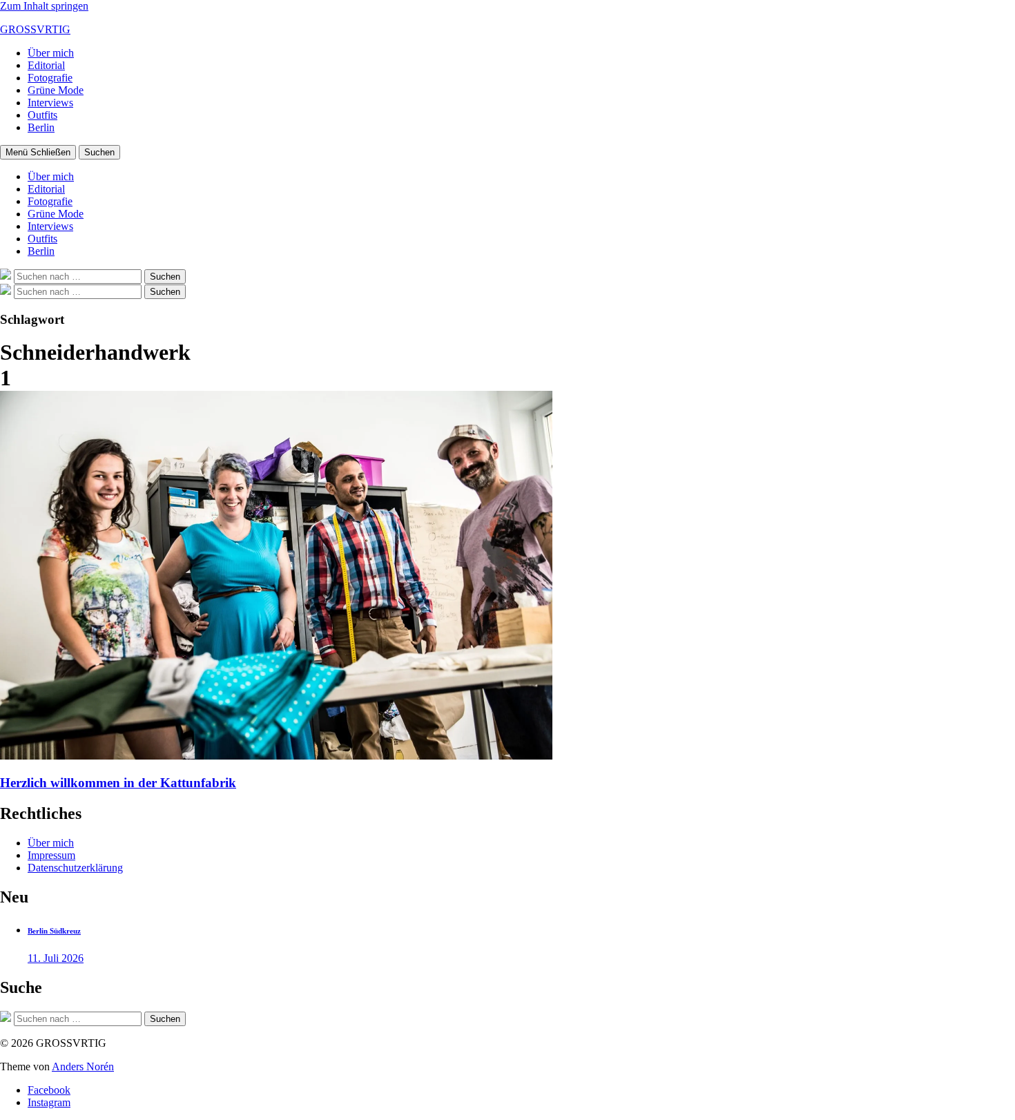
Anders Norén (83, 1066)
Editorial (46, 65)
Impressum (51, 855)
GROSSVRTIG (35, 29)
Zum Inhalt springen (44, 6)
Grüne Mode (56, 90)
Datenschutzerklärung (75, 867)
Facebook (49, 1090)
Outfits (42, 115)
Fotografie (50, 78)
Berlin (41, 127)
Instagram (49, 1102)
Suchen (99, 152)
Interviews (50, 102)
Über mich (51, 53)
